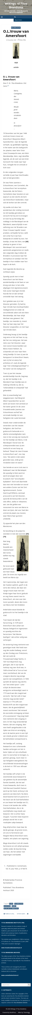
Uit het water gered (22, 914)
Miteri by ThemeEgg (24, 1012)
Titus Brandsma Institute (20, 1002)
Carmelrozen (16, 27)
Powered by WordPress (9, 1012)
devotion (7, 906)
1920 (12, 903)
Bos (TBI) (23, 40)
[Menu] (2, 17)
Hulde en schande (10, 914)
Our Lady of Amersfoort (11, 908)
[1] (8, 85)
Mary (14, 906)
